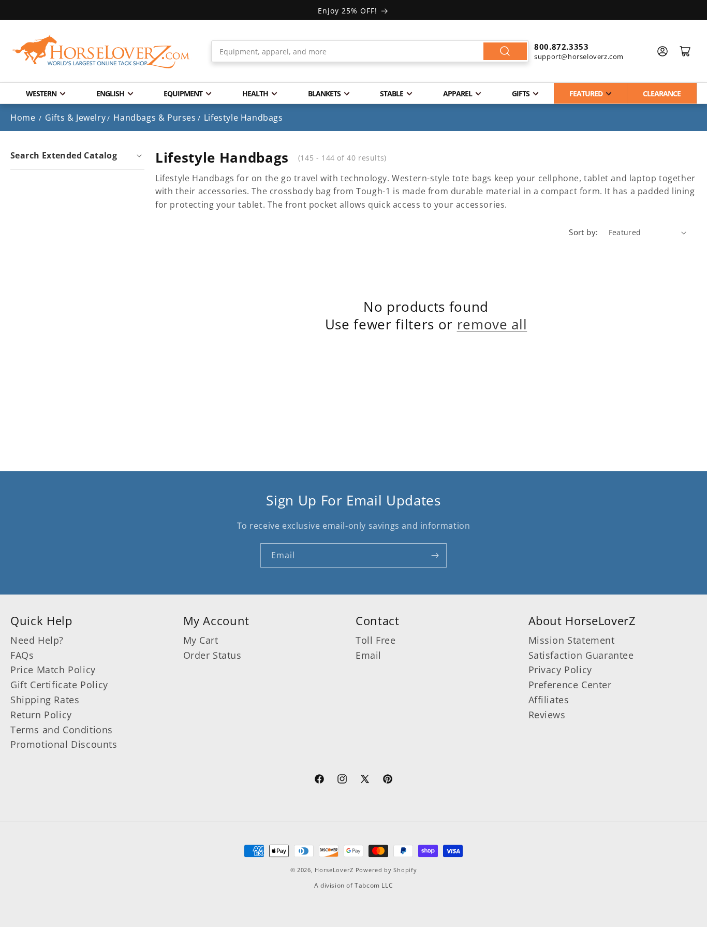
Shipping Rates (44, 699)
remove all (492, 325)
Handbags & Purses (154, 117)
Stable (391, 93)
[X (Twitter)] (365, 780)
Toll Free (375, 640)
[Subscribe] (434, 555)
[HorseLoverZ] (101, 51)
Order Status (212, 655)
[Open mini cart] (685, 51)
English (110, 93)
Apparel (457, 93)
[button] (77, 155)
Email (368, 655)
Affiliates (548, 699)
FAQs (22, 655)
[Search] (505, 51)
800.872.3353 (561, 46)
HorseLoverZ (334, 870)
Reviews (547, 714)
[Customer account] (662, 51)
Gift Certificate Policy (59, 684)
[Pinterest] (387, 780)
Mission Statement (571, 640)
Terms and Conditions (61, 729)
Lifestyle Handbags (243, 117)
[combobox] (370, 51)
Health (255, 93)
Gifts (520, 93)
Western (41, 93)
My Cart (200, 640)
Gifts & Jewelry (75, 117)
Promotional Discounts (63, 744)
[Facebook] (319, 780)
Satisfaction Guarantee (581, 655)
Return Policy (41, 714)
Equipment (183, 93)
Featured (585, 93)
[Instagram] (342, 780)
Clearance (662, 93)
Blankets (324, 93)
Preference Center (570, 684)
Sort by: (583, 232)
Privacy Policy (560, 669)
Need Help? (37, 640)
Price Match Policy (53, 669)
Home (22, 117)
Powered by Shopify (386, 870)
